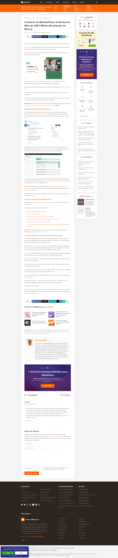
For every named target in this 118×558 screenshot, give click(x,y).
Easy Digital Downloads (84, 524)
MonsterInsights (63, 527)
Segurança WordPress (84, 503)
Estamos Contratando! (38, 536)
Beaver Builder (35, 182)
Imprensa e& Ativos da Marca (28, 497)
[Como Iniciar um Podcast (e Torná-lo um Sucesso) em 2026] (27, 323)
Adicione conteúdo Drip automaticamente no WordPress (40, 216)
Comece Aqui (49, 2)
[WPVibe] (86, 39)
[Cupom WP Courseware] (81, 210)
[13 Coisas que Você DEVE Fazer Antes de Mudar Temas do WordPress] (27, 315)
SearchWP (81, 527)
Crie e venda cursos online (33, 214)
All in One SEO (62, 524)
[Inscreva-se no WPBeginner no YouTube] (89, 23)
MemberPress (27, 47)
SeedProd (61, 535)
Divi (25, 182)
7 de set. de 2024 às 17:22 (30, 404)
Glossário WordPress (83, 492)
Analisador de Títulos (64, 497)
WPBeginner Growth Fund (31, 293)
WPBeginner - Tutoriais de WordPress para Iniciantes (26, 2)
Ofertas (57, 2)
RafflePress (81, 529)
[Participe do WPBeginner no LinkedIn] (89, 26)
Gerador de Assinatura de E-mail (66, 503)
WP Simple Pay (82, 521)
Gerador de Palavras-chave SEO (66, 495)
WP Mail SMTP (62, 529)
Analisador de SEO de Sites (65, 500)
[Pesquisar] (96, 2)
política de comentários (54, 436)
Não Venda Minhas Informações (47, 497)
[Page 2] (86, 191)
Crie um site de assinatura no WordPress (37, 211)
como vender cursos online (47, 105)
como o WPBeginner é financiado (51, 331)
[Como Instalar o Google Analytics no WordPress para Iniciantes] (51, 323)
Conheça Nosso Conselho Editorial (29, 495)
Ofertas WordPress (83, 497)
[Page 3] (87, 191)
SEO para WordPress (83, 500)
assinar (55, 469)
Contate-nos (24, 500)
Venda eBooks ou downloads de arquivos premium (39, 222)
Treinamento (66, 2)
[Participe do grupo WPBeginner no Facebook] (80, 26)
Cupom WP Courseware (88, 208)
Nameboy (61, 538)
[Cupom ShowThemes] (81, 202)
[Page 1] (84, 191)
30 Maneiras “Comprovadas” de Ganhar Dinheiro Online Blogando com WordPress (86, 163)
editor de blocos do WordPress (40, 114)
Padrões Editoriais (25, 492)
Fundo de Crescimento (45, 500)
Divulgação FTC (44, 495)
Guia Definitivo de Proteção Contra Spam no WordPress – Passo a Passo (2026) (86, 144)
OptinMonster (62, 518)
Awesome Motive (33, 550)
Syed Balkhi (28, 32)
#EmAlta (82, 2)
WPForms (61, 521)
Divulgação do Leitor (45, 32)
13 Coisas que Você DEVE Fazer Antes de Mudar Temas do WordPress (39, 314)
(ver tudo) (91, 196)
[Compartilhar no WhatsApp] (64, 36)
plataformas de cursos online (35, 246)
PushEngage (27, 190)
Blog (41, 2)
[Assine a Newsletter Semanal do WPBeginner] (93, 26)
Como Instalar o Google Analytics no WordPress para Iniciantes (62, 322)
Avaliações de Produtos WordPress (87, 495)
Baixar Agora (47, 386)
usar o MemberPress (43, 232)
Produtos (74, 2)
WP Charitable (82, 535)
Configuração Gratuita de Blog (86, 506)
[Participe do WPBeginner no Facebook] (80, 23)
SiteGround (54, 550)
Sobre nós (23, 489)
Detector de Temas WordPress (66, 492)
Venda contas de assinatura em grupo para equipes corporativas (42, 219)
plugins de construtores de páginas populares (56, 181)
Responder (28, 420)
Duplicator (81, 518)
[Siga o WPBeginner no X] (84, 23)
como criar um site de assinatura (32, 105)
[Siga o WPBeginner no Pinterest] (84, 26)
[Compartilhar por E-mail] (67, 36)
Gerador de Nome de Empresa (66, 489)
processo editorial (45, 333)
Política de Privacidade (45, 489)
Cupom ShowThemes (90, 199)
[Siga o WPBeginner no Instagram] (93, 23)
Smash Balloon (62, 532)
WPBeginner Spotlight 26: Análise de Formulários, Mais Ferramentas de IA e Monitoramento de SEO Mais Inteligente (86, 133)
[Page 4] (88, 191)
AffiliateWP (81, 538)
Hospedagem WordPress (43, 550)
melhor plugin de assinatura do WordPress (43, 202)
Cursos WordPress (83, 489)
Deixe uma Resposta (65, 395)
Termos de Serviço (44, 492)
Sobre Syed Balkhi (41, 340)
